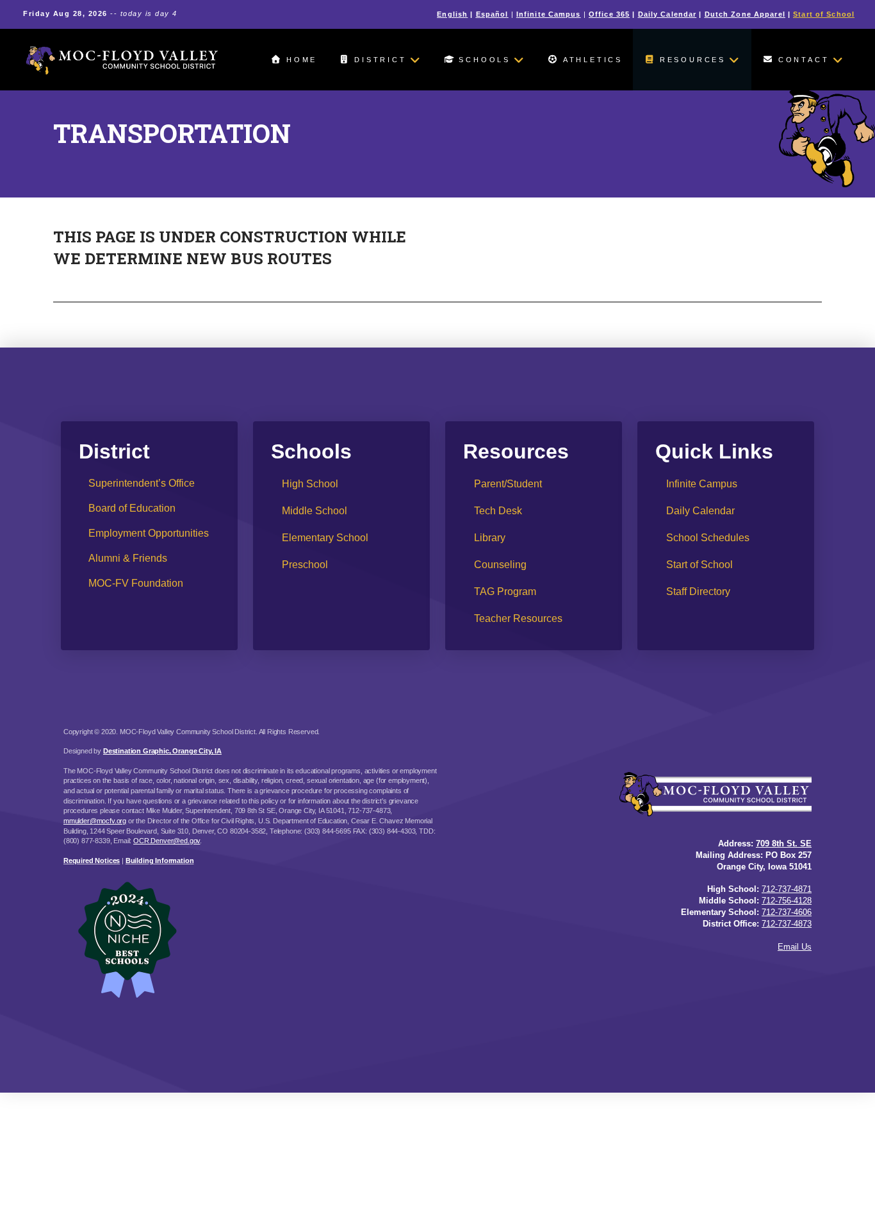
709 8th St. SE (784, 843)
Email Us (795, 947)
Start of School (824, 14)
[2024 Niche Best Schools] (250, 939)
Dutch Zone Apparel (745, 14)
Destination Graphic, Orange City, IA (162, 751)
